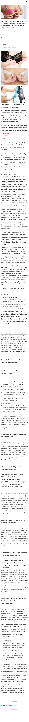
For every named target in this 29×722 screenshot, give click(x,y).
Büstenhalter (5, 133)
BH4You (4, 44)
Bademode (5, 141)
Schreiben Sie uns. (6, 705)
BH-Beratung (5, 135)
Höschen (4, 138)
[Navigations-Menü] (26, 1)
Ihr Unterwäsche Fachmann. (9, 47)
